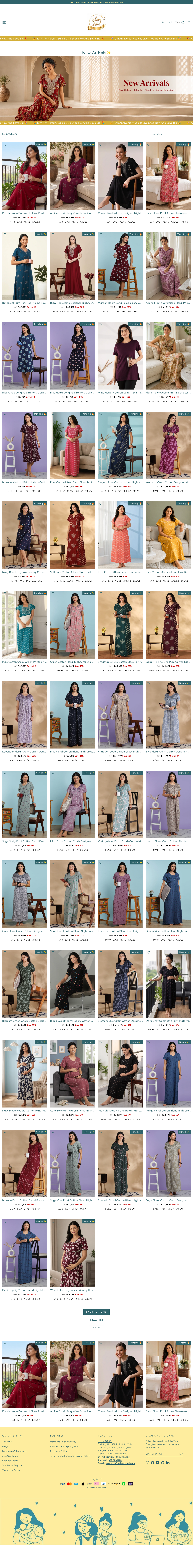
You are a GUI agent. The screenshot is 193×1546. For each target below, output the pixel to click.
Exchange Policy (58, 1451)
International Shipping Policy (65, 1446)
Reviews (18, 6)
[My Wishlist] (182, 22)
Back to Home (96, 1311)
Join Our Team (10, 1455)
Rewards (6, 6)
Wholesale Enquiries (13, 1465)
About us (7, 1441)
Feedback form (10, 1460)
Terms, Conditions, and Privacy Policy (70, 1455)
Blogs (5, 1446)
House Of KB (105, 1441)
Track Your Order (34, 6)
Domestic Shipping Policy (63, 1441)
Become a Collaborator (14, 1451)
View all (96, 1327)
